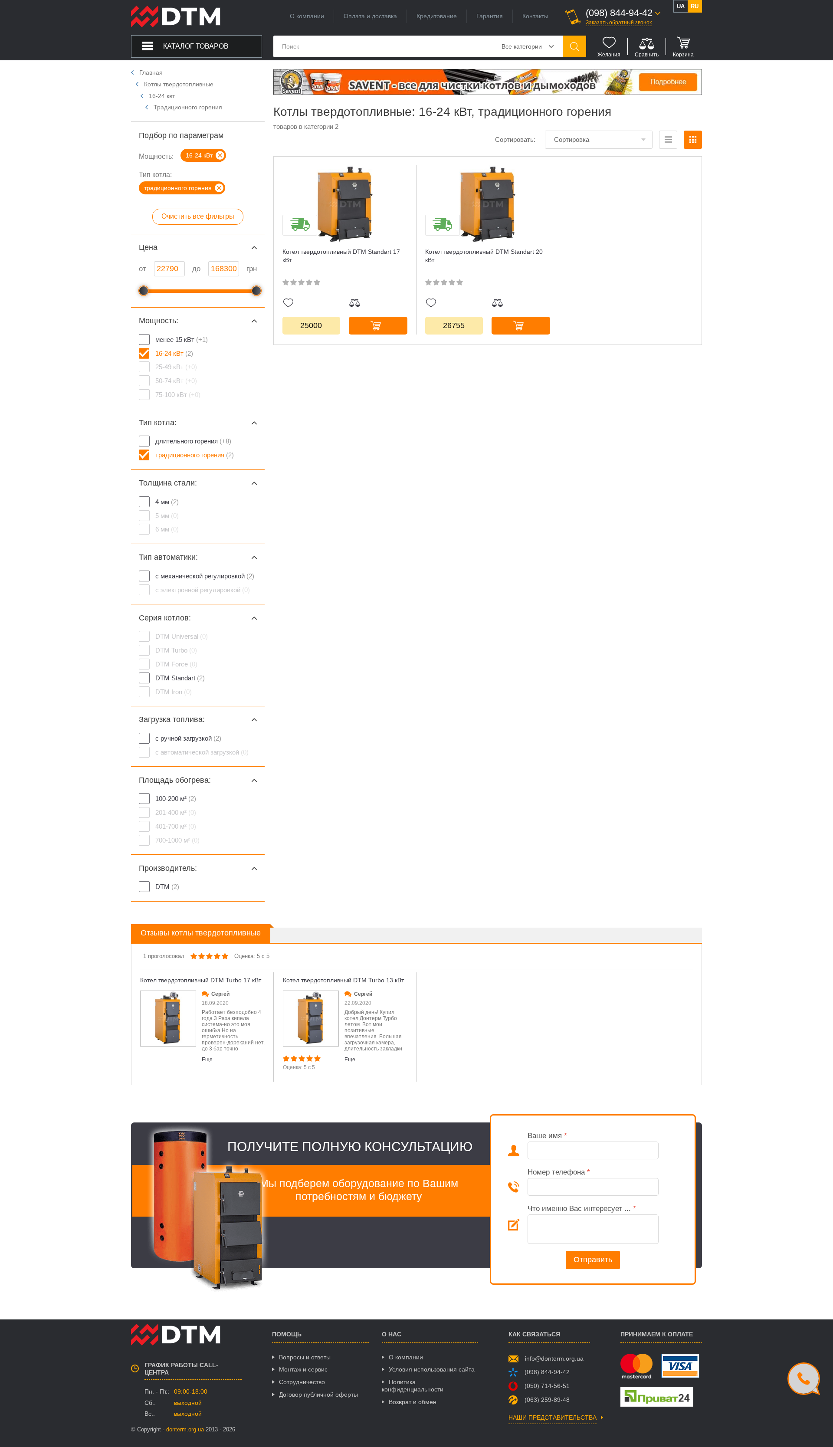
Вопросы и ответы (305, 1357)
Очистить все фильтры (197, 216)
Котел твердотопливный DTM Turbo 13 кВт (343, 980)
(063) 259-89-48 (547, 1399)
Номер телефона (559, 1172)
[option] (202, 1027)
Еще (207, 1060)
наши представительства (552, 1417)
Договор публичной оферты (318, 1394)
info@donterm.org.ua (554, 1358)
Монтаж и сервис (303, 1369)
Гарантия (489, 16)
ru (695, 6)
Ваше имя (547, 1136)
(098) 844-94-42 (547, 1371)
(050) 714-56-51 (547, 1385)
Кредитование (436, 16)
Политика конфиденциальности (412, 1385)
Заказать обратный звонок (619, 23)
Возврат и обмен (412, 1401)
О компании (307, 16)
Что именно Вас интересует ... (582, 1208)
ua (681, 6)
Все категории (522, 46)
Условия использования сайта (432, 1369)
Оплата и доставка (370, 16)
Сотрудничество (302, 1381)
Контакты (535, 16)
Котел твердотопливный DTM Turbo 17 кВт (200, 980)
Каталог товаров (196, 46)
